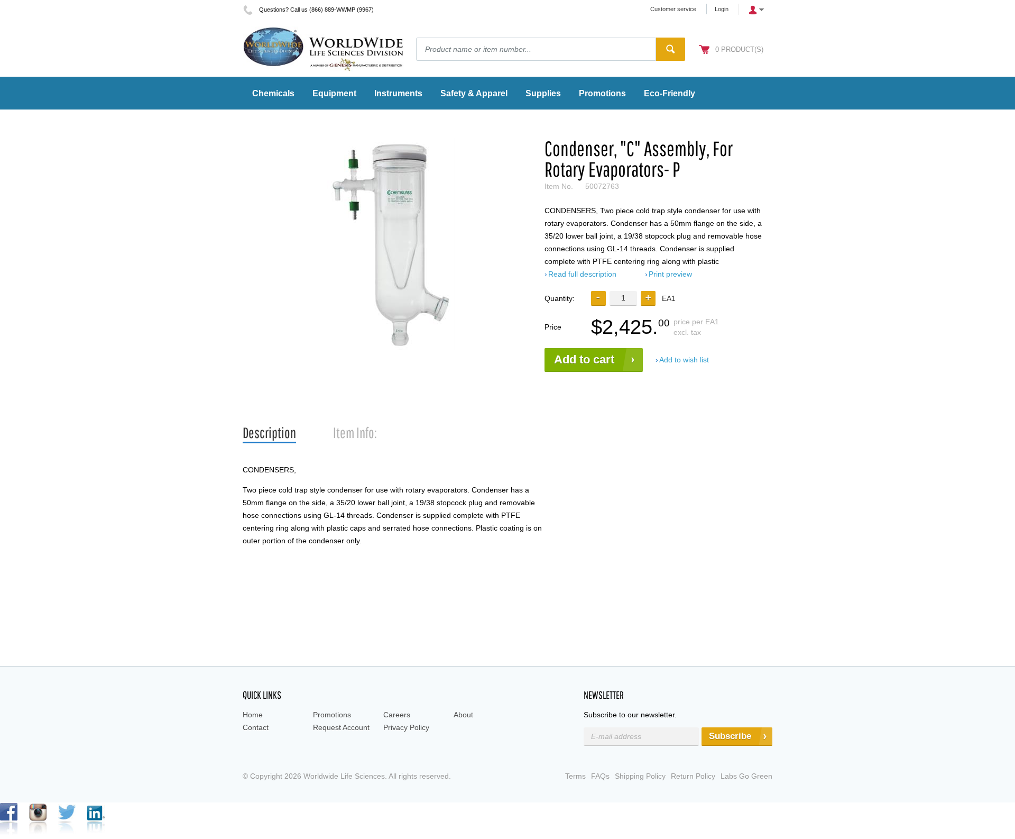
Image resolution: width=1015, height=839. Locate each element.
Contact (256, 727)
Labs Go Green (746, 776)
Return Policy (693, 776)
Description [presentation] (269, 432)
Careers (396, 714)
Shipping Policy (640, 776)
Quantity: (560, 298)
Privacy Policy (406, 727)
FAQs (600, 776)
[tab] (269, 433)
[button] (648, 298)
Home (253, 714)
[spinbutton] (623, 298)
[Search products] (670, 49)
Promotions (332, 714)
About (463, 714)
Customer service (673, 9)
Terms (575, 776)
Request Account (341, 727)
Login (721, 9)
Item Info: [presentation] (355, 432)
